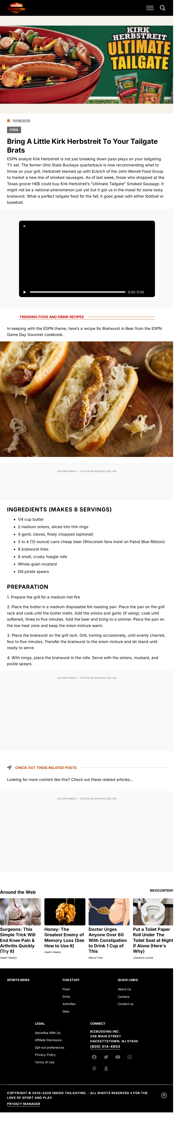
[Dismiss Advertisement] (24, 226)
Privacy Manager (23, 1104)
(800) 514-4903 (105, 1046)
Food (14, 130)
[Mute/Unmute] (149, 292)
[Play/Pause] (24, 292)
